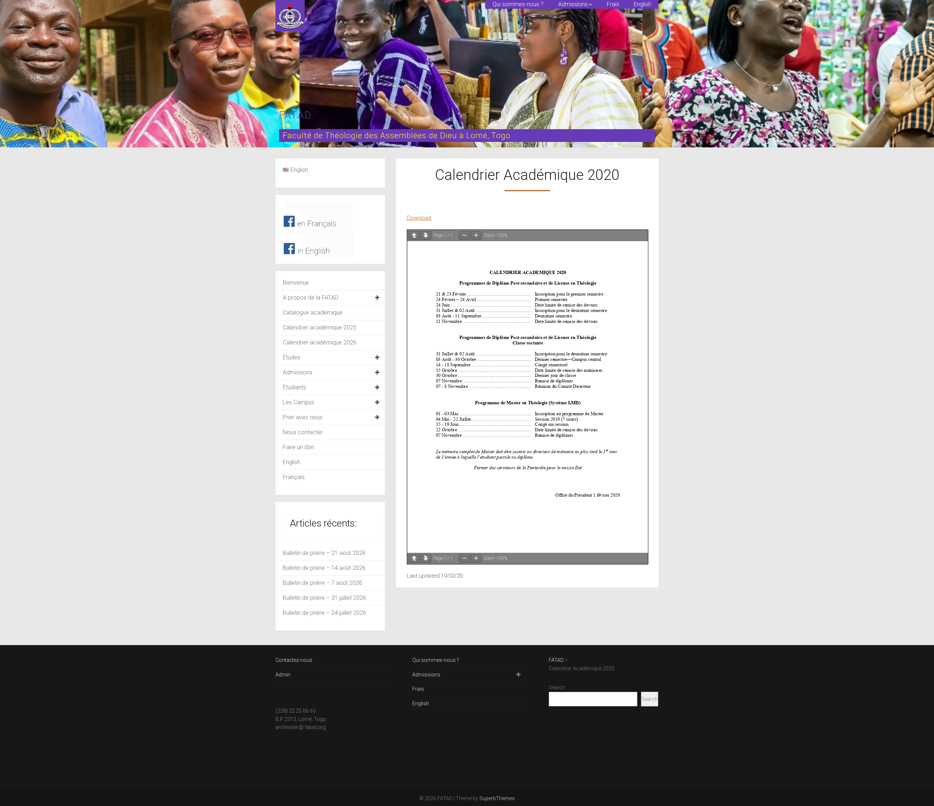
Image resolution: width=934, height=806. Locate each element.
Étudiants (294, 387)
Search (557, 687)
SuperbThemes (497, 798)
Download (419, 218)
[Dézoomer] (464, 235)
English (642, 4)
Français (294, 477)
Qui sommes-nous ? (518, 4)
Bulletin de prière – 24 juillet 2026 (324, 612)
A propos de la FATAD (310, 297)
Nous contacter (303, 432)
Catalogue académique (313, 312)
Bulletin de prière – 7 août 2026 (322, 582)
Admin (282, 675)
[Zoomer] (476, 235)
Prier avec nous (303, 417)
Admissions (573, 4)
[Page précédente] (414, 235)
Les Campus (298, 402)
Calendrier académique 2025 (319, 327)
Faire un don (298, 447)
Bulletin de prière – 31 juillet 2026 (324, 597)
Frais (613, 4)
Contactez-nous (293, 660)
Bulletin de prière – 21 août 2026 (324, 552)
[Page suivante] (425, 235)
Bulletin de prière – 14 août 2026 (324, 567)
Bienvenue (296, 282)
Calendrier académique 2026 (319, 342)
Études (291, 357)
